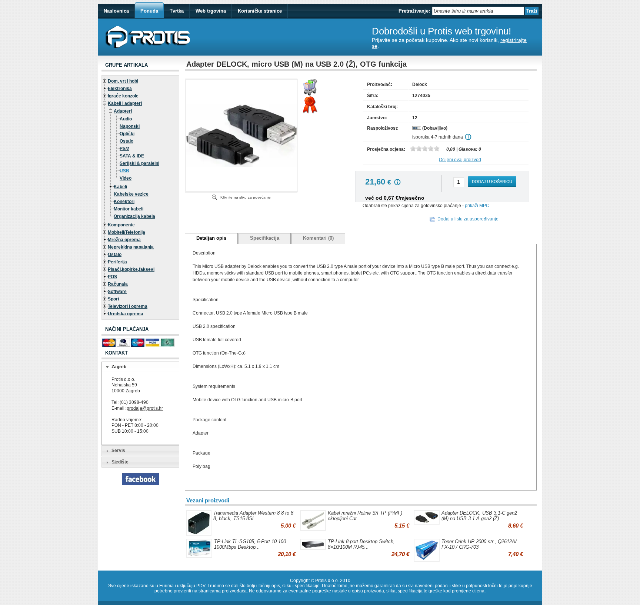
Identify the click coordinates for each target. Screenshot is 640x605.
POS (112, 276)
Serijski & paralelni (139, 163)
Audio (126, 119)
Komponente (121, 224)
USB (124, 170)
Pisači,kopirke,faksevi (131, 269)
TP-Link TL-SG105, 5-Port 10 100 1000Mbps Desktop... (250, 544)
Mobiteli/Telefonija (126, 232)
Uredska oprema (125, 313)
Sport (113, 299)
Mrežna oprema (124, 239)
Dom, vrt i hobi (123, 81)
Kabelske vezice (131, 194)
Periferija (117, 262)
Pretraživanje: (414, 11)
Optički (127, 133)
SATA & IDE (132, 156)
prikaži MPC (477, 205)
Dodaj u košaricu (492, 181)
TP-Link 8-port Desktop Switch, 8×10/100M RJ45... (361, 544)
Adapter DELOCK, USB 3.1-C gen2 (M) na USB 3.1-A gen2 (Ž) (479, 515)
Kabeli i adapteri (125, 103)
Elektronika (120, 88)
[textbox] (478, 11)
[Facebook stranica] (140, 483)
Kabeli (120, 186)
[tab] (140, 367)
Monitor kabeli (128, 209)
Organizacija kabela (134, 216)
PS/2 (124, 148)
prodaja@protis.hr (145, 408)
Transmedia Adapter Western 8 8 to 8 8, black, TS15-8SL (253, 515)
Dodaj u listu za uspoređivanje (468, 219)
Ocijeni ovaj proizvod (460, 159)
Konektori (124, 201)
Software (117, 291)
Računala (118, 284)
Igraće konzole (123, 96)
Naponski (130, 126)
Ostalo (126, 141)
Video (125, 178)
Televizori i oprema (127, 306)
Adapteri (123, 111)
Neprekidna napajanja (131, 247)
